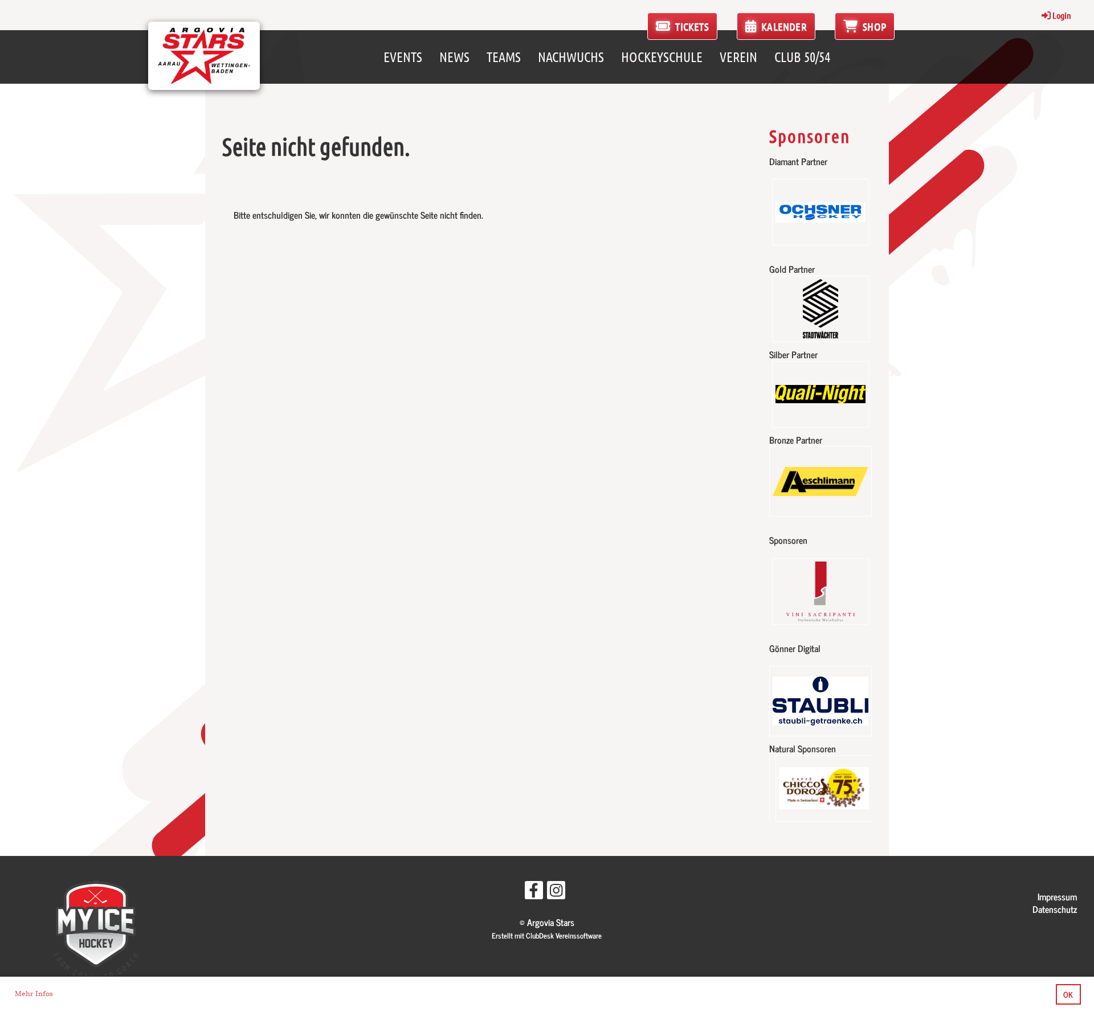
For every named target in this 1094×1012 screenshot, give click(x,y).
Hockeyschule (662, 56)
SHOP (873, 26)
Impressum (1057, 896)
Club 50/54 (802, 56)
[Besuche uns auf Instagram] (556, 891)
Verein (738, 56)
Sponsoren (809, 136)
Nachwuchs (571, 56)
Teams (504, 56)
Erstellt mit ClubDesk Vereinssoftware (547, 935)
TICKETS (691, 26)
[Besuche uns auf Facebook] (534, 891)
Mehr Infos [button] (34, 993)
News (454, 56)
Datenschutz (1054, 909)
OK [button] (1068, 994)
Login (1061, 15)
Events (402, 56)
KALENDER (783, 26)
